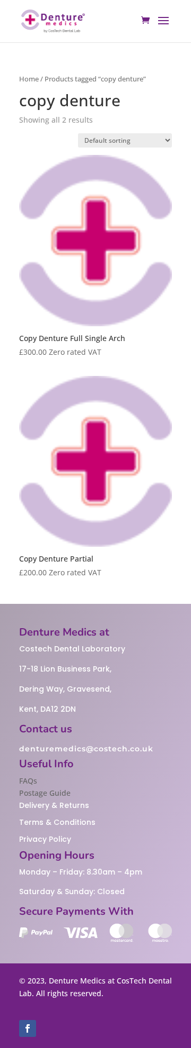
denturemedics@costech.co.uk (86, 748)
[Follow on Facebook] (27, 1028)
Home (29, 79)
